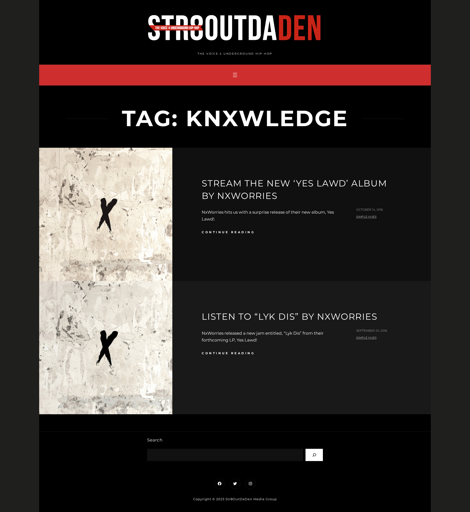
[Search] (314, 455)
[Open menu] (235, 75)
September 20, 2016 (371, 330)
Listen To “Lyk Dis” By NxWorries (289, 316)
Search (155, 440)
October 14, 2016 (369, 209)
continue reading (228, 232)
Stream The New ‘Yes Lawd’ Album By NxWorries (294, 189)
